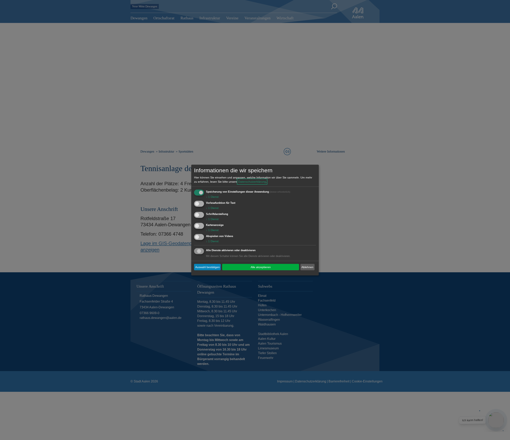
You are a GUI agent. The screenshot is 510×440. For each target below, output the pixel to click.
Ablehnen (307, 267)
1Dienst (212, 196)
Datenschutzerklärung (252, 181)
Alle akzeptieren (261, 267)
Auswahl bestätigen (207, 267)
